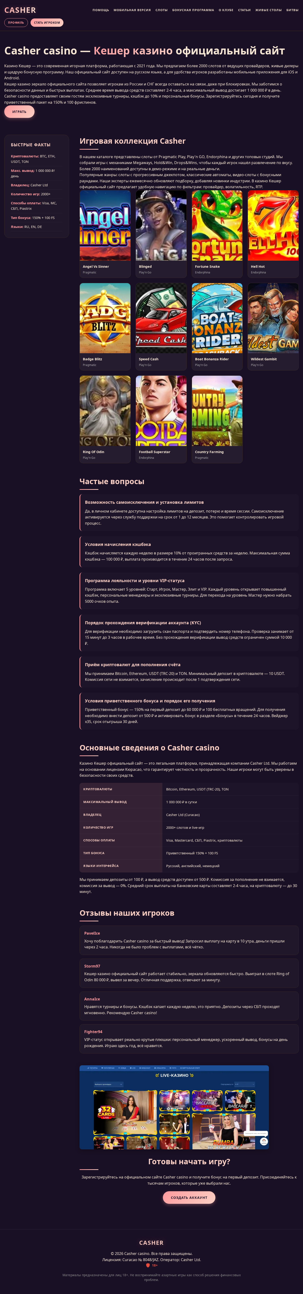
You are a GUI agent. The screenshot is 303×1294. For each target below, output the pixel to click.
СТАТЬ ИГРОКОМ (47, 23)
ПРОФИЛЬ (16, 23)
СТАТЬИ (244, 10)
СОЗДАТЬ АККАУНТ (189, 1197)
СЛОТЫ (162, 10)
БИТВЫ (292, 10)
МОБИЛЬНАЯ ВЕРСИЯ (132, 10)
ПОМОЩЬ (101, 10)
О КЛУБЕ (226, 10)
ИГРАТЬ (19, 111)
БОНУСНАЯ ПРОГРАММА (193, 10)
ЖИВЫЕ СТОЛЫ (268, 10)
